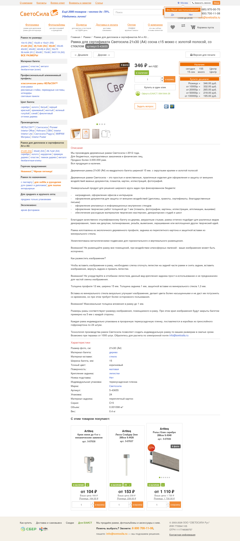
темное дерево (49, 157)
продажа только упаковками (36, 199)
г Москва (183, 2)
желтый (49, 110)
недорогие (46, 154)
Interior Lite (26, 133)
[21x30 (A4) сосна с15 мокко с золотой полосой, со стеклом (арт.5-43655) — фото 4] (106, 134)
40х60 (32, 49)
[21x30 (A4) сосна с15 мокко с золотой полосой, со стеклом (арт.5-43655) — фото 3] (96, 134)
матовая (114, 369)
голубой (25, 113)
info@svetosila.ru (209, 17)
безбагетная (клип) (31, 69)
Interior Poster (39, 136)
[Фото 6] (169, 477)
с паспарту (27, 182)
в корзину (169, 79)
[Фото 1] (97, 124)
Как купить (26, 522)
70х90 (47, 52)
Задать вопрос (145, 106)
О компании (26, 2)
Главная (75, 37)
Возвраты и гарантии (80, 2)
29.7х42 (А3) (53, 151)
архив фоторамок (30, 210)
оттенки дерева (29, 116)
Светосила (42, 127)
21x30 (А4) (26, 151)
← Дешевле (81, 54)
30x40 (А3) (39, 151)
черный (53, 107)
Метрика (25, 136)
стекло (113, 356)
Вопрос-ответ (58, 2)
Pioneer (53, 127)
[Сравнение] (183, 27)
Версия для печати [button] (204, 54)
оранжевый (37, 110)
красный (25, 110)
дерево (24, 66)
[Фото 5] (167, 477)
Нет (191, 14)
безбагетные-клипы (31, 160)
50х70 (55, 49)
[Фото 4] (104, 124)
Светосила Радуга (44, 133)
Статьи (99, 2)
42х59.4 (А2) (43, 49)
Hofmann (41, 130)
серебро (25, 107)
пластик (34, 66)
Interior (57, 130)
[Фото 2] (99, 124)
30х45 (60, 45)
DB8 (49, 130)
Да (172, 14)
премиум (58, 154)
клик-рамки (27, 86)
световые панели (30, 96)
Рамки (87, 37)
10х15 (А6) (26, 42)
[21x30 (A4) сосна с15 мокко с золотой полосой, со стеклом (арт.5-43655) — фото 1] (76, 134)
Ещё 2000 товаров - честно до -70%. (86, 12)
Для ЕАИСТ (85, 522)
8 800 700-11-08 (142, 528)
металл (45, 66)
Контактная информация (182, 534)
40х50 (24, 49)
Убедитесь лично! (74, 16)
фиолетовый (46, 113)
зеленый (59, 110)
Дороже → (104, 54)
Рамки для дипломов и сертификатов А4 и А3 (120, 37)
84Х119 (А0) (58, 52)
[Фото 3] (102, 124)
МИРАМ (60, 133)
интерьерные (28, 188)
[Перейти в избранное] (172, 27)
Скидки (70, 522)
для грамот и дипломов (33, 185)
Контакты (41, 2)
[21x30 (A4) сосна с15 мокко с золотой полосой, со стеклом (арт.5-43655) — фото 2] (86, 134)
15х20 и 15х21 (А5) (44, 42)
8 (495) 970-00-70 (209, 9)
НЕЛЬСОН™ (27, 127)
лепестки (114, 373)
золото (35, 107)
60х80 (39, 52)
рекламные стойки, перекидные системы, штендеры (43, 91)
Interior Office (27, 130)
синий (34, 113)
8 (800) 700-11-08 (209, 13)
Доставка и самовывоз (49, 522)
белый (44, 107)
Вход (216, 2)
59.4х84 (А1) (27, 52)
